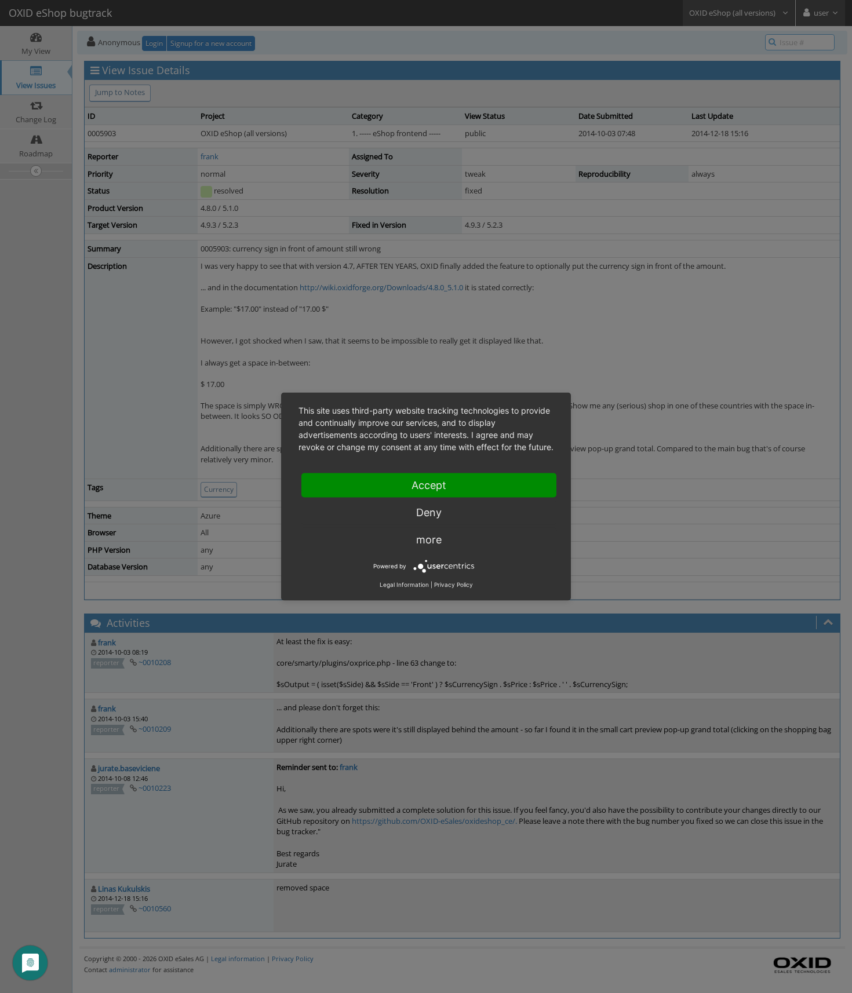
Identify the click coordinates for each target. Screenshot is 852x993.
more (429, 540)
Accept (429, 485)
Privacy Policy (453, 584)
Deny (429, 512)
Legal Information (404, 584)
